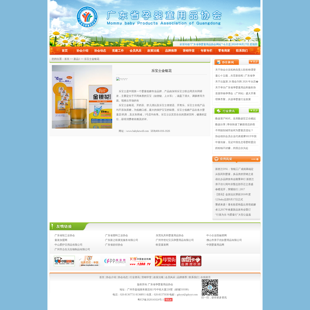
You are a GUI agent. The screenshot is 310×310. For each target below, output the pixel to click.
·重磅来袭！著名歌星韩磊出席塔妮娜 (235, 204)
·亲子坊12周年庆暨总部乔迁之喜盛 (233, 184)
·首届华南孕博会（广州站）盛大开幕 (235, 93)
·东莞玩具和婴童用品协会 (169, 235)
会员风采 (136, 50)
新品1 (77, 58)
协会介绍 (82, 50)
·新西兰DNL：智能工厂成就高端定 (233, 169)
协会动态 (100, 50)
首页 (65, 50)
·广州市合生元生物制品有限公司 (72, 249)
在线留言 (206, 277)
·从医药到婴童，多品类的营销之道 (233, 174)
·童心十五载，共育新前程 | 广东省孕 (234, 75)
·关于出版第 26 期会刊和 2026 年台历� (236, 81)
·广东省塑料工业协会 (116, 235)
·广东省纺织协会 (113, 244)
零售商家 (224, 50)
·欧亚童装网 (161, 244)
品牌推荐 (171, 50)
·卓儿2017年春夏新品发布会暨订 (232, 209)
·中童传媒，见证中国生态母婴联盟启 (235, 142)
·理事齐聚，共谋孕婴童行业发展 (232, 99)
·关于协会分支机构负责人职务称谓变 (235, 69)
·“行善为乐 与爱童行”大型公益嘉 (232, 214)
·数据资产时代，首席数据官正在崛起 (235, 118)
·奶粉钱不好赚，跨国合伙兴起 (231, 148)
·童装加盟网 (60, 240)
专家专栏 (206, 50)
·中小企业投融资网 (216, 235)
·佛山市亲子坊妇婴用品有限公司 (224, 240)
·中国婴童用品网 (215, 244)
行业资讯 (135, 277)
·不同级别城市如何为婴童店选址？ (233, 130)
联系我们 (242, 50)
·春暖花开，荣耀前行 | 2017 (229, 189)
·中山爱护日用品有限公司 (68, 244)
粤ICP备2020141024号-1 (150, 299)
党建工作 (118, 50)
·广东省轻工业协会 (64, 235)
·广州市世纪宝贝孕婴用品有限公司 (174, 240)
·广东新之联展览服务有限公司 (121, 240)
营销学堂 (189, 50)
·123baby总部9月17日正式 (228, 199)
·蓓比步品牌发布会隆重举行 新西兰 (234, 179)
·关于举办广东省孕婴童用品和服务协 (235, 87)
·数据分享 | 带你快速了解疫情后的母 (234, 124)
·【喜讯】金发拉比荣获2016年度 (232, 194)
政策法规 (153, 50)
